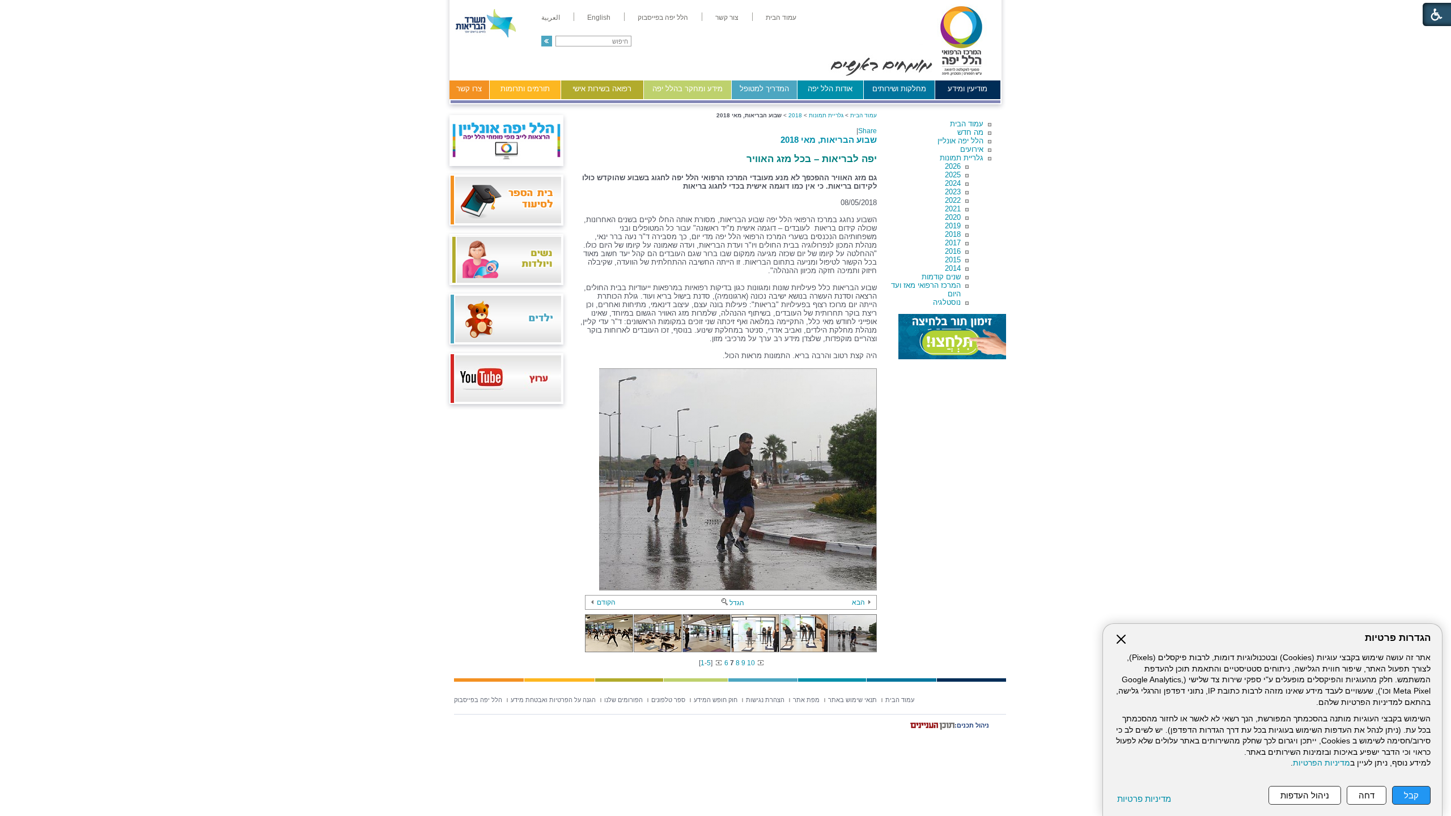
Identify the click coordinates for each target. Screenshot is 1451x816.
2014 (953, 268)
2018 (953, 234)
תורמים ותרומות (525, 88)
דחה (1366, 795)
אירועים (971, 149)
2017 (953, 243)
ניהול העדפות (1304, 795)
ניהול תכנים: (971, 725)
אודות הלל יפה (830, 88)
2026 (953, 166)
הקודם (606, 602)
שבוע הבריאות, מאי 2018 (828, 139)
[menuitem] (781, 18)
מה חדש (970, 132)
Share (867, 131)
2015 (953, 260)
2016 (953, 251)
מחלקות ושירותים (899, 88)
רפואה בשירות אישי (601, 88)
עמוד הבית (966, 124)
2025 (953, 175)
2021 (953, 209)
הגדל (736, 603)
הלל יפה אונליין (960, 141)
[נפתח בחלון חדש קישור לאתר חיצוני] (952, 336)
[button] (546, 41)
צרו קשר (469, 88)
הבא (858, 602)
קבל (1411, 795)
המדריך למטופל (764, 88)
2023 (953, 192)
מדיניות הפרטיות (1321, 763)
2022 (953, 200)
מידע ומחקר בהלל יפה (687, 88)
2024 (953, 183)
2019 (953, 226)
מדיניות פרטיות (1144, 799)
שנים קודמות (941, 277)
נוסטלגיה (947, 302)
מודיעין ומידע (967, 88)
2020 (953, 217)
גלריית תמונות (961, 158)
